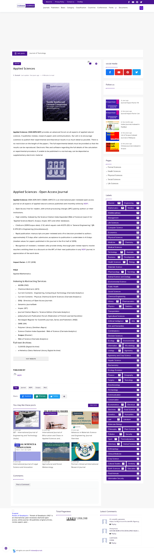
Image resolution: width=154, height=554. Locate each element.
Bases (63, 8)
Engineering (131, 203)
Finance (114, 375)
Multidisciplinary (123, 213)
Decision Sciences (123, 336)
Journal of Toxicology (38, 53)
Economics (123, 232)
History (113, 301)
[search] (141, 8)
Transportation (123, 311)
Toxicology (131, 380)
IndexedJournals (36, 551)
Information (114, 346)
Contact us (70, 2)
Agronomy (131, 351)
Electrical (132, 405)
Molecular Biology (123, 424)
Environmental (130, 341)
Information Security (123, 478)
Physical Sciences (115, 175)
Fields (111, 8)
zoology (114, 351)
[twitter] (141, 2)
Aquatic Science (123, 360)
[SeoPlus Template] (14, 550)
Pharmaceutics (130, 301)
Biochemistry (123, 365)
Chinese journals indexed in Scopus (131, 147)
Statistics (131, 306)
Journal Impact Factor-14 (130, 103)
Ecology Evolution (123, 370)
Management (123, 218)
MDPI (86, 204)
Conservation (123, 400)
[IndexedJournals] (26, 6)
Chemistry (132, 242)
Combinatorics (123, 331)
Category (70, 8)
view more (93, 405)
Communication (123, 395)
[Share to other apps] (64, 396)
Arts (135, 321)
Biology (133, 262)
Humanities (131, 414)
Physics (114, 306)
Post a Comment (22, 485)
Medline (133, 208)
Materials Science (123, 267)
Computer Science (123, 228)
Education (133, 469)
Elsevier (114, 203)
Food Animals (123, 473)
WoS (45, 388)
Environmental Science (123, 282)
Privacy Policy (59, 2)
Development (131, 257)
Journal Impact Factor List (130, 114)
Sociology (132, 272)
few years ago (127, 111)
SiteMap (80, 2)
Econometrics (115, 405)
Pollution (114, 434)
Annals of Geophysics (20, 516)
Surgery (114, 380)
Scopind (15, 514)
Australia (132, 252)
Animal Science (130, 444)
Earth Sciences (115, 469)
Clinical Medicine (123, 454)
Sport (112, 439)
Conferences (102, 8)
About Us (49, 2)
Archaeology (123, 390)
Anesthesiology (123, 385)
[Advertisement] (77, 31)
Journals (46, 8)
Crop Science (123, 459)
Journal (17, 63)
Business (113, 257)
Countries (92, 8)
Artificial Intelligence (117, 321)
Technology (115, 252)
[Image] (112, 104)
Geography (131, 375)
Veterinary (113, 444)
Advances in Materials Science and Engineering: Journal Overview (83, 436)
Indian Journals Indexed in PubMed (130, 126)
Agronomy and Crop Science (123, 355)
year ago (18, 430)
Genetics (114, 414)
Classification (81, 8)
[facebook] (128, 2)
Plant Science (131, 429)
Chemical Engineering (123, 296)
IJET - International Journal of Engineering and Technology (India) (25, 436)
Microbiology (131, 346)
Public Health (123, 287)
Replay (114, 524)
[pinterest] (137, 2)
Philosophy (114, 429)
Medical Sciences (123, 247)
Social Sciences (114, 179)
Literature (130, 419)
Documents (123, 8)
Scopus (38, 388)
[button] (26, 396)
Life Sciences (113, 183)
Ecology (113, 341)
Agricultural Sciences (123, 316)
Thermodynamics (129, 439)
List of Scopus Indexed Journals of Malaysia (129, 137)
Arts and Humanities (123, 326)
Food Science (131, 410)
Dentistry (133, 464)
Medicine (114, 242)
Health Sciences (114, 171)
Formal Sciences (114, 167)
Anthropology (123, 449)
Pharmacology (115, 272)
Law (113, 419)
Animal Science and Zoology (123, 277)
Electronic (113, 410)
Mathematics (115, 208)
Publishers (55, 8)
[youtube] (133, 2)
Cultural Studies (116, 464)
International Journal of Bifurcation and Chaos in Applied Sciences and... (52, 436)
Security (132, 434)
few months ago (128, 122)
